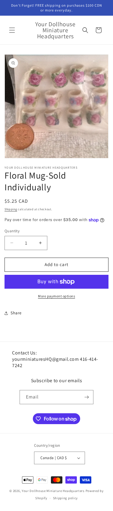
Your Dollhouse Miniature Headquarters (53, 491)
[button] (12, 30)
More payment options (56, 296)
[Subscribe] (86, 397)
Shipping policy (65, 498)
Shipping (11, 209)
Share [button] (16, 313)
